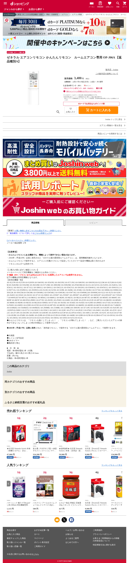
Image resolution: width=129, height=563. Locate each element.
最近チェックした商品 (16, 538)
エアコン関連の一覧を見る (111, 125)
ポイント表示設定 (41, 542)
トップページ (9, 14)
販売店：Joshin (112, 70)
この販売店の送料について (106, 74)
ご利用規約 (97, 530)
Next (120, 429)
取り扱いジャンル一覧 (16, 542)
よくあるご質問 (72, 538)
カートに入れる (98, 110)
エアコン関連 (77, 14)
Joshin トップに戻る (113, 119)
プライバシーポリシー (102, 534)
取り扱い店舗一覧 (14, 546)
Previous (9, 429)
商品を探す (11, 530)
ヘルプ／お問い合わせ (75, 530)
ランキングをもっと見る (111, 411)
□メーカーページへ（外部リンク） (21, 240)
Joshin (9, 371)
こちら (36, 554)
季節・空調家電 (52, 14)
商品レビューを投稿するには (110, 134)
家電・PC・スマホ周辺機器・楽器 (30, 14)
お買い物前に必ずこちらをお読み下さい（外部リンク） (38, 231)
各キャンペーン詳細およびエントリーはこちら (83, 91)
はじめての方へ (72, 542)
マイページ (39, 538)
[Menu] (5, 3)
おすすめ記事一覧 (41, 530)
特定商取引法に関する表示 (104, 545)
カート (37, 534)
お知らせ (69, 534)
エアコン (65, 14)
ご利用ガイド (39, 546)
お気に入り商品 (13, 534)
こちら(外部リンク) (42, 233)
